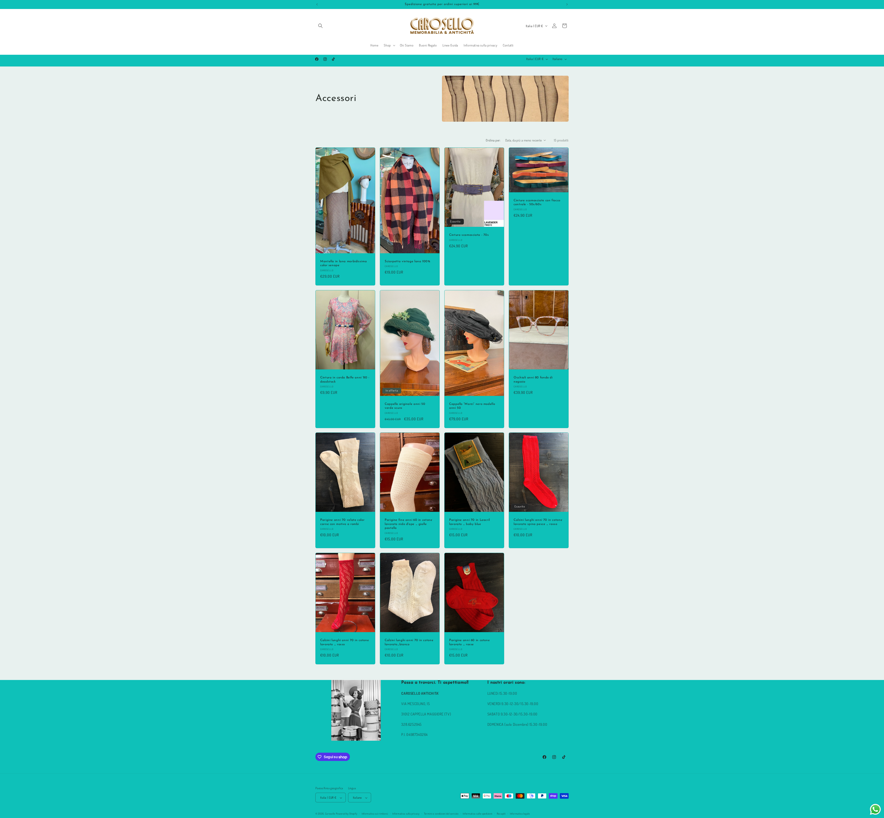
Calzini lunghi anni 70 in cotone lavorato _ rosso (344, 642)
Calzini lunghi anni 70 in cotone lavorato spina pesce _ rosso (538, 522)
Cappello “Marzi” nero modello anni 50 (472, 405)
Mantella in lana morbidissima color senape (343, 263)
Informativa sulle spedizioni (477, 813)
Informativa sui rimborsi (375, 813)
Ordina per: (493, 140)
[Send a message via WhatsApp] (875, 809)
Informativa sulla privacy (406, 813)
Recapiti (501, 813)
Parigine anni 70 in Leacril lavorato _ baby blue (469, 522)
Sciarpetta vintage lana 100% (407, 261)
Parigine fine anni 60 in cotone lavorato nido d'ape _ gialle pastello (408, 524)
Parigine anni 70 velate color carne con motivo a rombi (342, 522)
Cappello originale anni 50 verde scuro (405, 405)
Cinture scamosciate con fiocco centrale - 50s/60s (537, 202)
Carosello (330, 813)
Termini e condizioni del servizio (441, 813)
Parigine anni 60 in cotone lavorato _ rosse (469, 642)
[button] (320, 26)
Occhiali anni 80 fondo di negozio (533, 379)
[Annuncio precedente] (317, 4)
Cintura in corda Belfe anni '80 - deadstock (344, 379)
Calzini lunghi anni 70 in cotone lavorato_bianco (409, 642)
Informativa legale (520, 813)
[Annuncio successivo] (567, 4)
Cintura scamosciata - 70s (469, 234)
